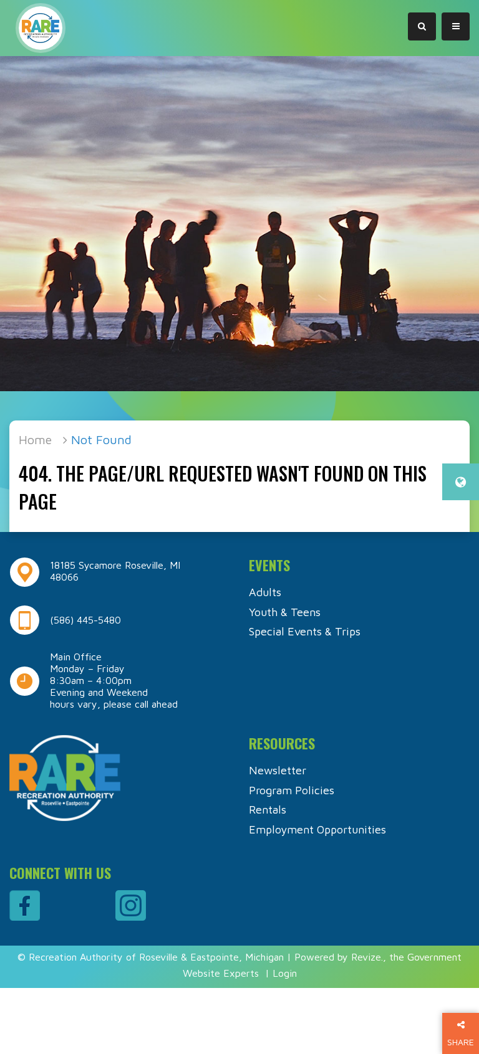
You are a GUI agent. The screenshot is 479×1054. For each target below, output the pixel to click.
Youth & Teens (285, 612)
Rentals (267, 809)
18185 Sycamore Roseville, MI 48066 (115, 570)
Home (35, 439)
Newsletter (277, 770)
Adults (265, 592)
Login (285, 973)
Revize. (367, 956)
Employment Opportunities (317, 829)
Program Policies (291, 790)
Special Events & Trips (304, 631)
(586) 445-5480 (85, 619)
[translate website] (460, 481)
